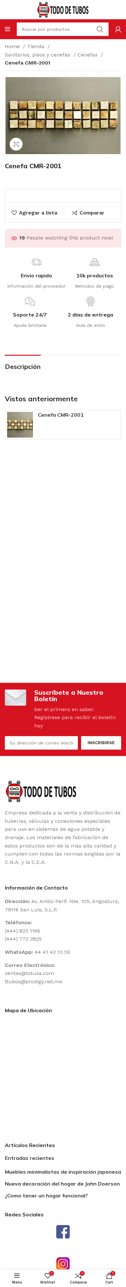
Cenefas (88, 55)
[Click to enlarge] (16, 144)
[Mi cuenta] (118, 29)
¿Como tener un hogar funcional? (46, 1195)
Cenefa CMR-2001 (61, 415)
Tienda (36, 46)
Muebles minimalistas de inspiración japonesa (63, 1172)
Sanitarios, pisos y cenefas (38, 55)
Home (13, 46)
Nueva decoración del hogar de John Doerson (62, 1183)
